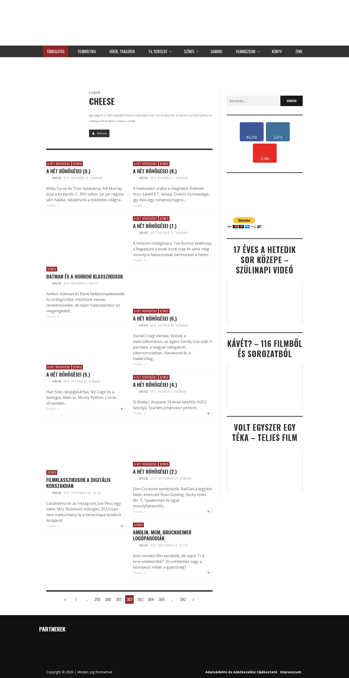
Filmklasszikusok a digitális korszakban (78, 483)
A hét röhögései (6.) (155, 318)
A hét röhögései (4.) (155, 385)
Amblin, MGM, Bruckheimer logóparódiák (162, 535)
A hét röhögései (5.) (68, 374)
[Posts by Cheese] (64, 108)
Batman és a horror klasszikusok (84, 276)
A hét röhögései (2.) (155, 471)
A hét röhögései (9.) (68, 171)
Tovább (51, 205)
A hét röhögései (58, 164)
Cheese (56, 178)
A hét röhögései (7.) (155, 226)
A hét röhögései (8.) (155, 171)
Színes (77, 164)
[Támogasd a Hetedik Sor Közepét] (174, 72)
